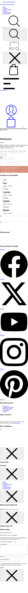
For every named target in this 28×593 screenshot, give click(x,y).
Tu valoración (3, 544)
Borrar (1, 157)
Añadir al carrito (14, 162)
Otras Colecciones (7, 9)
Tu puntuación (4, 541)
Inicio (4, 7)
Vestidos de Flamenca (8, 128)
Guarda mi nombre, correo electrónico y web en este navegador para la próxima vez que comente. (13, 564)
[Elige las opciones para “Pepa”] (3, 178)
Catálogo (5, 8)
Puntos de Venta (7, 13)
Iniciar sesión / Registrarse (9, 1)
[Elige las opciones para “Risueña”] (3, 205)
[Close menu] (15, 58)
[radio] (1, 151)
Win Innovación (16, 423)
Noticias (5, 11)
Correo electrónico (5, 559)
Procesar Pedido (7, 12)
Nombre (2, 556)
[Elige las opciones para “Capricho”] (3, 187)
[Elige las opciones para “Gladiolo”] (3, 196)
